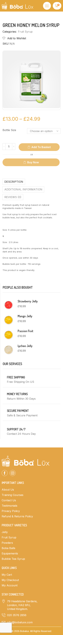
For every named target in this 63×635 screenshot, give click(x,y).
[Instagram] (13, 473)
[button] (47, 6)
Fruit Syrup (25, 31)
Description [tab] (13, 181)
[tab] (31, 182)
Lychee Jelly (25, 346)
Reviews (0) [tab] (12, 197)
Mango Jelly (25, 316)
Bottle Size (9, 130)
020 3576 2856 (16, 615)
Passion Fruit (25, 331)
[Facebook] (5, 473)
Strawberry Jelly (28, 301)
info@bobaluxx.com (20, 622)
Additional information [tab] (23, 189)
